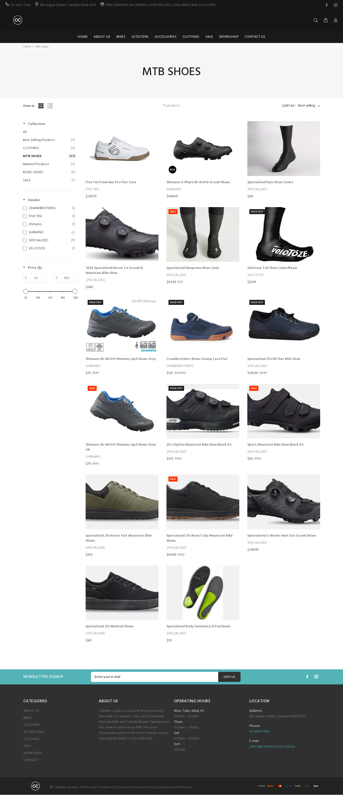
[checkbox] (49, 208)
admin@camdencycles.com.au (272, 747)
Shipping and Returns (175, 787)
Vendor (34, 200)
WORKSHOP (32, 753)
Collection (36, 124)
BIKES (27, 718)
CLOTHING (31, 739)
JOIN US (229, 677)
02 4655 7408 (21, 5)
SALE (27, 746)
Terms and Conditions (97, 787)
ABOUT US (31, 711)
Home (27, 46)
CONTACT (30, 760)
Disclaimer (124, 787)
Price (35, 267)
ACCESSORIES (34, 732)
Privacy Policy (145, 787)
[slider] (25, 291)
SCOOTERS (31, 725)
